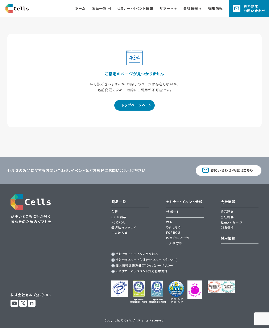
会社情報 (190, 8)
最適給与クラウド (123, 227)
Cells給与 (118, 217)
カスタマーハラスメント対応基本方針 (142, 271)
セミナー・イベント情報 (135, 8)
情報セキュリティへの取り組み (137, 254)
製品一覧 (99, 8)
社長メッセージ (231, 222)
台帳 (114, 211)
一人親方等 (119, 233)
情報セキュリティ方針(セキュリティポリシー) (147, 260)
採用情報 (215, 8)
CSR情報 (227, 227)
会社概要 (227, 217)
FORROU (118, 222)
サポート (166, 8)
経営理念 (227, 211)
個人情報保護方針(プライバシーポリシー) (145, 265)
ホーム (80, 8)
